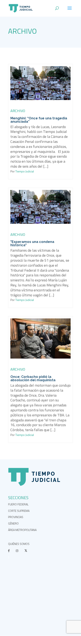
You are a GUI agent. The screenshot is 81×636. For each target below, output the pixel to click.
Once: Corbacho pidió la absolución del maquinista (32, 378)
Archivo (22, 31)
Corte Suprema (18, 511)
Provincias (15, 517)
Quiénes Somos (18, 544)
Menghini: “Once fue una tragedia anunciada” (38, 120)
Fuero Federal (18, 504)
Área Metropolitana (22, 530)
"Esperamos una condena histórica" (32, 243)
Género (13, 523)
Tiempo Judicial (24, 171)
